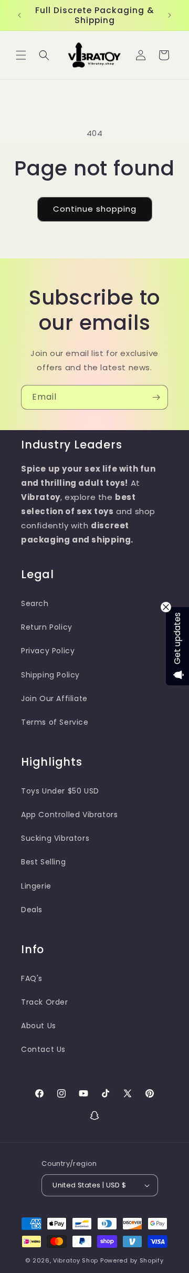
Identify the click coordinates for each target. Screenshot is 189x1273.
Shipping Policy (50, 675)
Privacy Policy (48, 650)
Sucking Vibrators (55, 838)
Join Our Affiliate (54, 698)
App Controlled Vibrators (69, 814)
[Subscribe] (155, 397)
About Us (38, 1025)
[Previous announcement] (19, 15)
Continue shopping (94, 208)
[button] (21, 55)
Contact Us (43, 1049)
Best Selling (43, 862)
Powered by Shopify (132, 1260)
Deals (32, 909)
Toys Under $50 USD (60, 791)
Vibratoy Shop (75, 1260)
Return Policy (46, 627)
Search (35, 603)
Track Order (44, 1002)
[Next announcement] (169, 15)
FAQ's (32, 978)
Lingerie (36, 886)
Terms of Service (55, 722)
